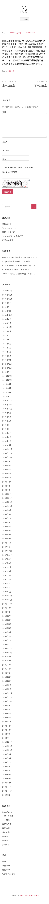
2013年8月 (6, 331)
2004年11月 (7, 697)
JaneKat (5, 274)
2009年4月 (7, 482)
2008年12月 (7, 498)
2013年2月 (6, 356)
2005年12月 (7, 644)
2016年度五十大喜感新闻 (12, 236)
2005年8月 (7, 661)
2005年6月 (7, 669)
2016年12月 (7, 299)
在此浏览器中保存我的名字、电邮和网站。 (20, 167)
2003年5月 (7, 770)
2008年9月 (7, 510)
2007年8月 (7, 563)
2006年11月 (7, 600)
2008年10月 (7, 506)
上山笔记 (6, 820)
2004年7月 (7, 714)
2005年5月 (7, 673)
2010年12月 (7, 400)
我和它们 (6, 832)
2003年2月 (7, 783)
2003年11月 (7, 746)
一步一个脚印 (7, 816)
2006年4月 (7, 628)
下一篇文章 (40, 84)
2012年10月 (7, 368)
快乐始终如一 (7, 224)
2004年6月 (7, 718)
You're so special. (9, 228)
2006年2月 (7, 636)
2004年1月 (6, 738)
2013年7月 (6, 335)
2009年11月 (7, 453)
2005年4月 (7, 677)
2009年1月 (6, 494)
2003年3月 (7, 779)
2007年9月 (7, 559)
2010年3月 (6, 437)
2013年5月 (6, 343)
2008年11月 (7, 502)
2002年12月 (7, 791)
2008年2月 (7, 539)
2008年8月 (7, 514)
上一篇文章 (9, 84)
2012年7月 (6, 372)
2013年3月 (6, 352)
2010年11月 (7, 404)
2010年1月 (6, 445)
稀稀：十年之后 (8, 232)
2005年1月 (6, 689)
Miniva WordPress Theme (29, 895)
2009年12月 (7, 449)
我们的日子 (6, 824)
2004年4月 (7, 726)
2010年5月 (6, 429)
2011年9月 (6, 384)
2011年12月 (7, 376)
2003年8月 (7, 758)
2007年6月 (7, 571)
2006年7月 (7, 616)
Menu (25, 19)
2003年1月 (6, 787)
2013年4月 (6, 347)
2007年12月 (7, 547)
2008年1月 (6, 543)
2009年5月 (7, 478)
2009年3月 (7, 486)
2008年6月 (7, 522)
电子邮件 (6, 150)
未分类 (11, 71)
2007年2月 (7, 587)
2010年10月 (7, 408)
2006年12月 (7, 596)
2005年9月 (7, 657)
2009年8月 (7, 465)
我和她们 (6, 828)
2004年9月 (7, 705)
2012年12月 (7, 364)
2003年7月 (7, 762)
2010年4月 (6, 433)
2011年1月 (6, 396)
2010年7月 (6, 421)
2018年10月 (7, 295)
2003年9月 (7, 754)
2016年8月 (6, 303)
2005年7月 (7, 665)
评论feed (6, 870)
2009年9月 (7, 461)
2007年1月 (6, 591)
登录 (4, 861)
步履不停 (6, 844)
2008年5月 (7, 526)
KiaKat (5, 269)
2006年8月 (7, 612)
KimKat (5, 265)
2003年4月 (7, 775)
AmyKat (5, 261)
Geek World (7, 812)
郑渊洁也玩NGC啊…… (25, 265)
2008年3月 (7, 535)
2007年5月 (7, 575)
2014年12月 (7, 315)
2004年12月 (7, 693)
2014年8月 (6, 319)
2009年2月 (7, 490)
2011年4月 (6, 388)
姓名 (5, 142)
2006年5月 (7, 624)
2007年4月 (7, 579)
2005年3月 (7, 681)
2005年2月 (7, 685)
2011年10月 (7, 380)
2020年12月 (7, 291)
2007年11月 (7, 551)
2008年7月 (7, 518)
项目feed (6, 865)
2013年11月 (7, 327)
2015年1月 (6, 311)
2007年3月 (7, 583)
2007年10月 (7, 555)
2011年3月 (6, 392)
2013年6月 (6, 339)
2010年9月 (6, 413)
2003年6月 (7, 766)
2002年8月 (7, 795)
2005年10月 (7, 652)
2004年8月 (7, 709)
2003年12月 (7, 742)
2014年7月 (6, 323)
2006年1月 (6, 640)
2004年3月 (7, 730)
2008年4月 (7, 530)
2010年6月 (6, 425)
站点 (4, 159)
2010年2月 (6, 441)
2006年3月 (7, 632)
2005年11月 (7, 648)
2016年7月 (6, 307)
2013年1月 (6, 360)
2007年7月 (6, 567)
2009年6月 (7, 474)
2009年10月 (7, 457)
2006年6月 (7, 620)
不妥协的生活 (7, 240)
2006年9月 (7, 608)
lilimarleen (30, 33)
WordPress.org (8, 874)
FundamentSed (8, 257)
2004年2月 (7, 734)
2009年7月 (7, 469)
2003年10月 (7, 750)
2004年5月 (7, 722)
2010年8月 (6, 417)
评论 (4, 112)
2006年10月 (7, 604)
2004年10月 (7, 701)
